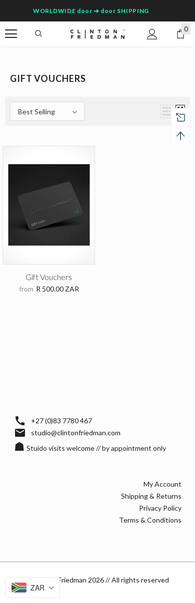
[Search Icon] (38, 33)
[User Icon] (152, 34)
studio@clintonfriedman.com (75, 432)
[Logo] (97, 33)
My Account (163, 484)
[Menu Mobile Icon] (11, 34)
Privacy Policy (160, 508)
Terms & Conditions (150, 520)
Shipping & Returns (151, 496)
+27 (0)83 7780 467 (61, 420)
